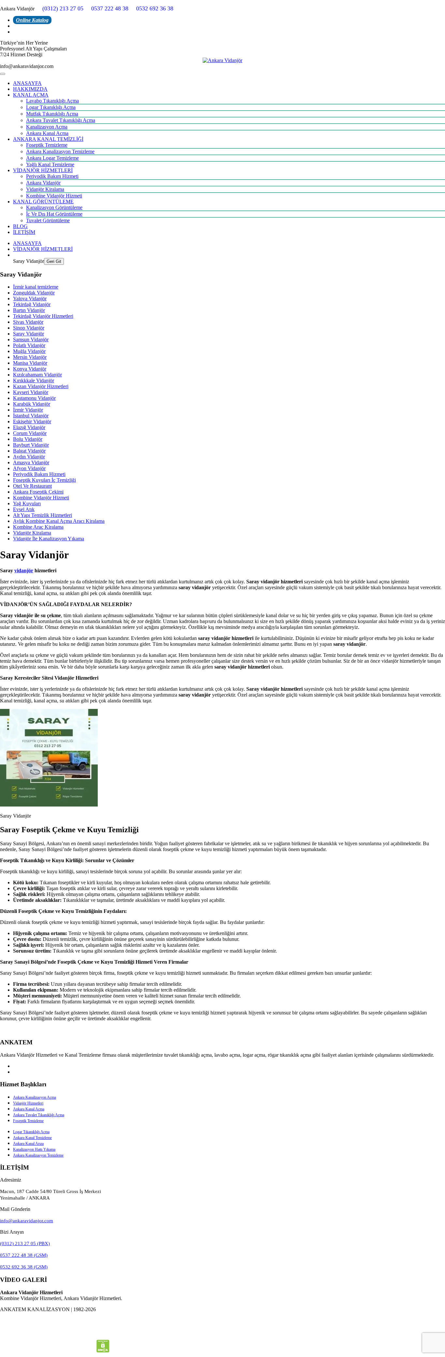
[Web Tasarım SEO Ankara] (222, 1333)
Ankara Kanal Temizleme (32, 1137)
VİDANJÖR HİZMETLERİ (43, 170)
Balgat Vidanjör (29, 451)
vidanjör (23, 570)
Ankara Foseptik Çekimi (38, 492)
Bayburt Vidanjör (31, 445)
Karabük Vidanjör (31, 404)
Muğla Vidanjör (29, 351)
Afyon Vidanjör (29, 468)
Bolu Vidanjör (27, 439)
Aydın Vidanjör (29, 456)
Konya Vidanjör (29, 369)
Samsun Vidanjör (31, 339)
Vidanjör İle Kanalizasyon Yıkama (48, 538)
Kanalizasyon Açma (46, 126)
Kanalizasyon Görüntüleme (54, 207)
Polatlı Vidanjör (29, 345)
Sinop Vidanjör (28, 328)
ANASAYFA (27, 83)
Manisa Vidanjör (30, 363)
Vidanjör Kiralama (45, 189)
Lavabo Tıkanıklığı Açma (52, 100)
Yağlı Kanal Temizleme (50, 164)
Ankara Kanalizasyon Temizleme (60, 151)
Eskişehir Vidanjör (32, 421)
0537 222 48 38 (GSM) (24, 1255)
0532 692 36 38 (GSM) (24, 1266)
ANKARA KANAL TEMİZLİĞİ (48, 139)
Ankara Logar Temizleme (52, 158)
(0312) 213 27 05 (62, 8)
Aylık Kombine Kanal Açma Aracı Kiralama (59, 521)
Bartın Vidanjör (29, 310)
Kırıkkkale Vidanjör (33, 380)
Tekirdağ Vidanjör (31, 304)
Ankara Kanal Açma (47, 133)
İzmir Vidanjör (28, 410)
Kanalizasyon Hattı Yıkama (34, 1149)
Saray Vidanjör (28, 333)
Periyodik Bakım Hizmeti (52, 176)
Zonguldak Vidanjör (34, 292)
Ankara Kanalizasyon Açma (34, 1097)
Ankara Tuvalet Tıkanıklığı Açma (60, 120)
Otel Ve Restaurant (32, 486)
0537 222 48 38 (109, 8)
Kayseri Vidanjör (30, 392)
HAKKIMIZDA (30, 89)
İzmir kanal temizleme (35, 287)
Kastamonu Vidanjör (34, 398)
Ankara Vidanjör (43, 182)
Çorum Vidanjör (30, 433)
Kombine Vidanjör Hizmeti (54, 195)
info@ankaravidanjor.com (26, 1220)
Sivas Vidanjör (28, 322)
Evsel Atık (24, 509)
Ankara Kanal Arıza (28, 1143)
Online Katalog (32, 20)
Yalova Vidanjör (30, 298)
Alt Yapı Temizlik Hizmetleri (42, 515)
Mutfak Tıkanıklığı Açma (52, 113)
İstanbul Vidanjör (31, 415)
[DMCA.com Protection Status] (102, 1350)
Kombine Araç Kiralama (38, 527)
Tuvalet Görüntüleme (48, 220)
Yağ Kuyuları (27, 503)
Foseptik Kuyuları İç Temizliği (44, 480)
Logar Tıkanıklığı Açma (51, 107)
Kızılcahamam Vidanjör (37, 374)
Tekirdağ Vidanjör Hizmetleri (43, 316)
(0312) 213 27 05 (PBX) (25, 1243)
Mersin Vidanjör (30, 357)
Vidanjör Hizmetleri (28, 1103)
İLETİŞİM (24, 232)
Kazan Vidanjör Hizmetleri (40, 386)
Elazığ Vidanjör (29, 427)
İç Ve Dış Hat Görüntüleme (54, 214)
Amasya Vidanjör (31, 462)
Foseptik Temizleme (46, 145)
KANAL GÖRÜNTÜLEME (43, 201)
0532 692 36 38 (154, 8)
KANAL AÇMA (31, 95)
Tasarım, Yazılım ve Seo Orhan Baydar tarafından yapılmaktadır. (222, 1320)
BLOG (20, 226)
